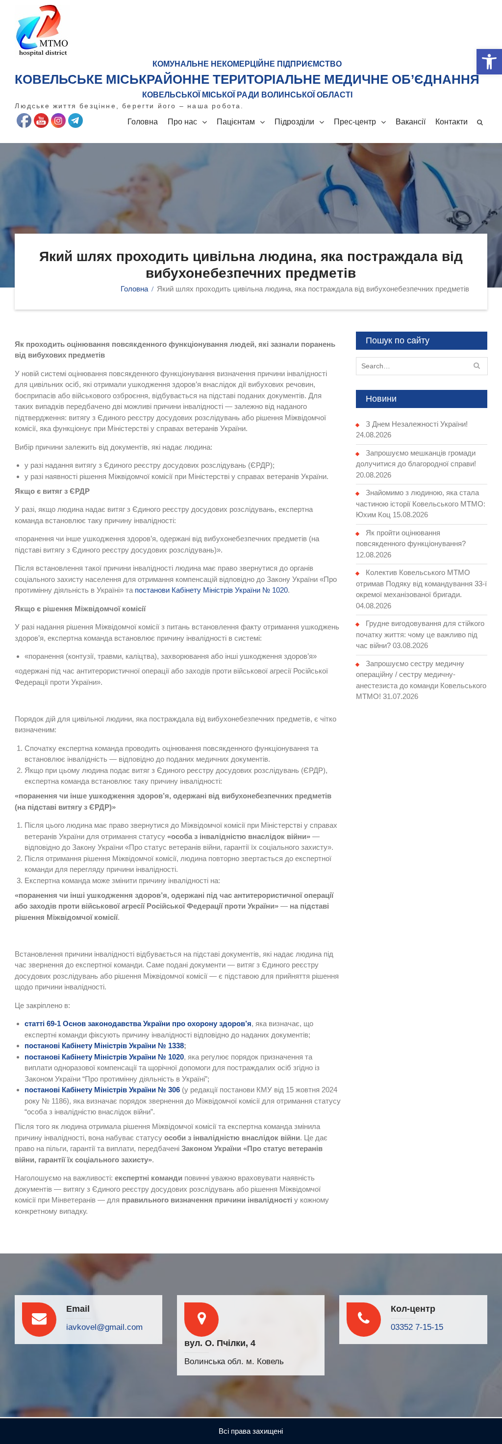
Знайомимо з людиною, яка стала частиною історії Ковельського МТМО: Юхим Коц (420, 503)
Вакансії (411, 122)
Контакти (451, 122)
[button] (489, 61)
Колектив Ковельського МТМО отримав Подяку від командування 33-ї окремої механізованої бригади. (421, 583)
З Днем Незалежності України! (417, 424)
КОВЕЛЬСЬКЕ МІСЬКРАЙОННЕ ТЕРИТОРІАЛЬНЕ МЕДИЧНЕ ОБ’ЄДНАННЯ (247, 79)
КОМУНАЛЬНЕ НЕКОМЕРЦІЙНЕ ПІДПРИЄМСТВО (247, 64)
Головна (142, 122)
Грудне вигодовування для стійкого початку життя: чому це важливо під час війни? (420, 634)
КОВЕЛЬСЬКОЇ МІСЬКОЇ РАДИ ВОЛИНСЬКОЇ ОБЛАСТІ (247, 95)
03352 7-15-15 (417, 1327)
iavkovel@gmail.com (104, 1327)
